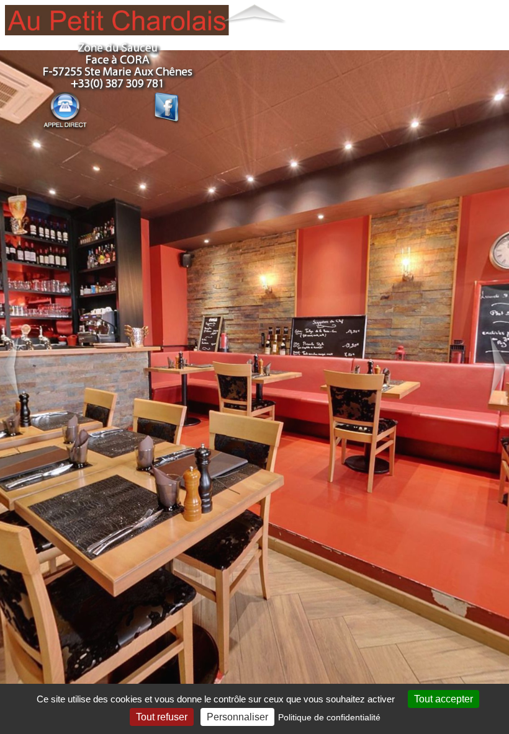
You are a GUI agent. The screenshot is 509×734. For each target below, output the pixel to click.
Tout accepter (443, 699)
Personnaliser (237, 717)
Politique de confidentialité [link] (329, 717)
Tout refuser (161, 717)
